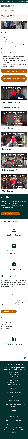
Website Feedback (10, 427)
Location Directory (14, 400)
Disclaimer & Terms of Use (10, 429)
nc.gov (19, 424)
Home (2, 10)
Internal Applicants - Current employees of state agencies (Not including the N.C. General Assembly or (14, 78)
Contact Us (14, 396)
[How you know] (12, 1)
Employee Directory (11, 424)
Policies (14, 410)
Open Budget (14, 432)
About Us (7, 10)
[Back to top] (24, 358)
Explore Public (8, 311)
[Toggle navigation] (26, 5)
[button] (22, 5)
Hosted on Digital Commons (14, 435)
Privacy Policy (21, 429)
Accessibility (19, 427)
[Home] (8, 4)
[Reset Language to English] (19, 1)
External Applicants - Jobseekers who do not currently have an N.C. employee (14, 70)
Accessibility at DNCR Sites (14, 392)
